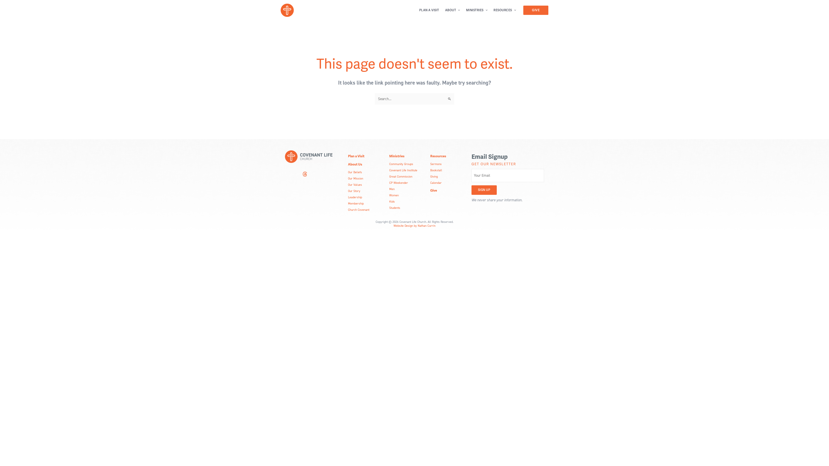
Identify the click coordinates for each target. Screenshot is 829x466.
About (450, 10)
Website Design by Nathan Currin (414, 225)
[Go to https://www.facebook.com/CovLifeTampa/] (296, 175)
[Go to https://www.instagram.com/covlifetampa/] (287, 175)
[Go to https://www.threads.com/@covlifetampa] (304, 175)
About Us (355, 164)
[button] (458, 10)
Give (433, 190)
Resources (503, 10)
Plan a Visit (429, 10)
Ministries (475, 10)
